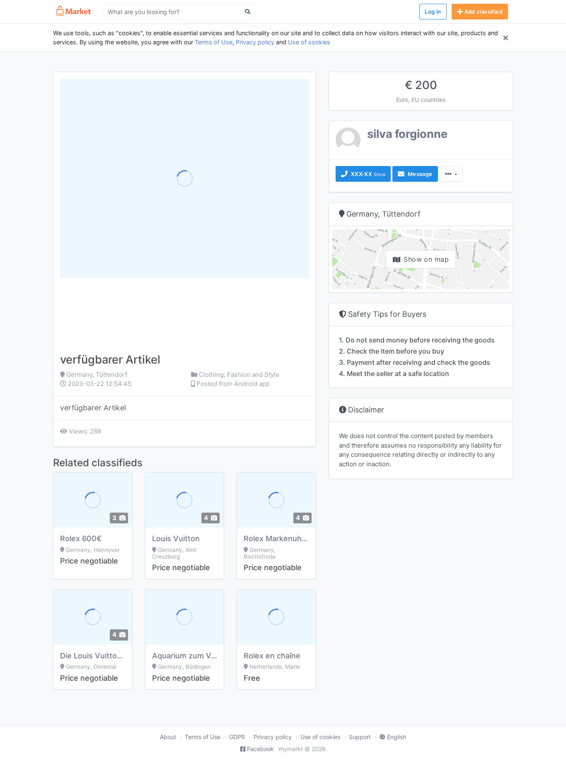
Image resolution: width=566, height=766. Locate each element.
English (396, 736)
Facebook (260, 748)
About (168, 736)
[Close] (505, 38)
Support (360, 736)
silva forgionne (407, 134)
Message (419, 174)
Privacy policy (255, 42)
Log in (433, 11)
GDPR (237, 736)
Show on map (426, 259)
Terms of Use (213, 42)
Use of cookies (309, 42)
